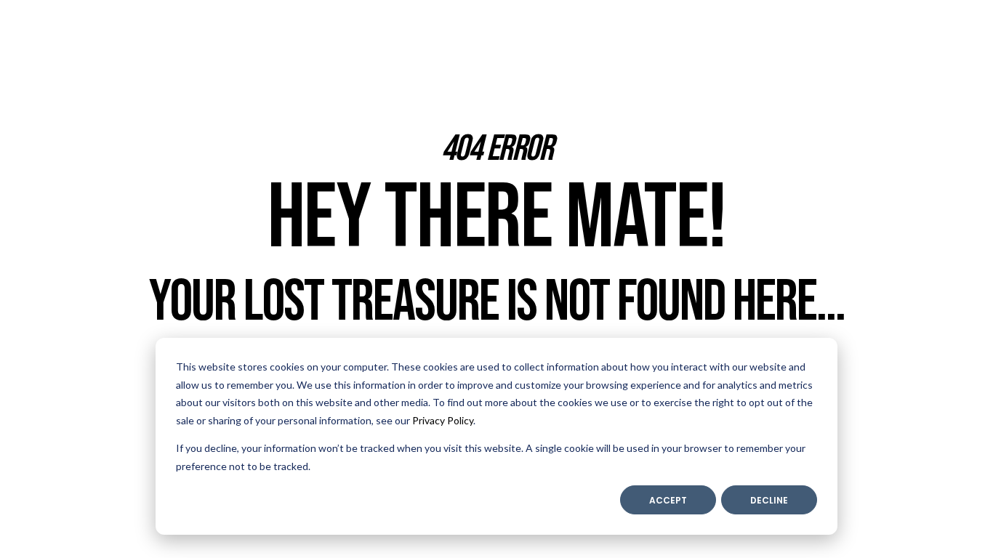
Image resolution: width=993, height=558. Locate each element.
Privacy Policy (442, 420)
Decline (769, 500)
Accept (668, 500)
